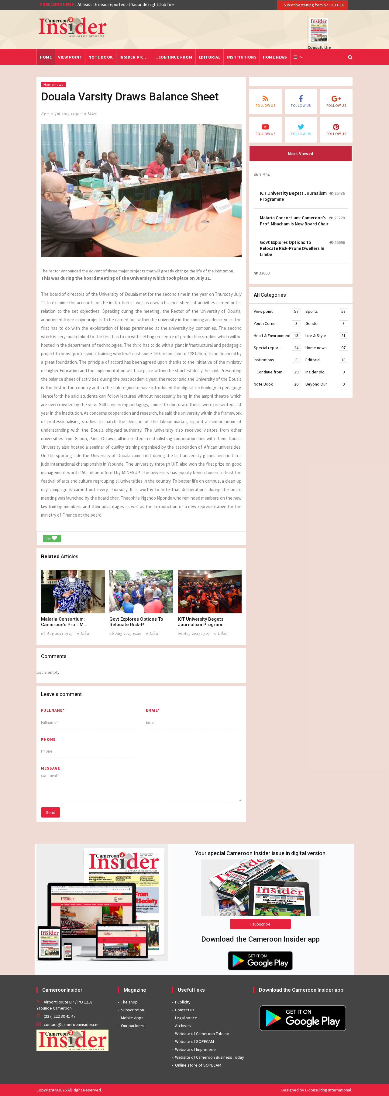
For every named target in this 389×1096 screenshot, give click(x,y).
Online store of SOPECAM (198, 1065)
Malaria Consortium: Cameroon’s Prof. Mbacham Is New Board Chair (294, 221)
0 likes (90, 113)
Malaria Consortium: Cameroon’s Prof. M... (64, 621)
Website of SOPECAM (194, 1041)
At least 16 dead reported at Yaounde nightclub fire (125, 4)
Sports (325, 311)
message (50, 768)
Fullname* (53, 710)
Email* (153, 710)
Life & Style (325, 335)
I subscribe (260, 924)
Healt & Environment (276, 335)
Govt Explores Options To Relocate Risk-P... (136, 621)
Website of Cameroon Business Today (209, 1057)
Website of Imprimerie (195, 1049)
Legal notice (186, 1017)
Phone (48, 739)
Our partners (132, 1025)
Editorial (210, 57)
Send (50, 812)
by (43, 113)
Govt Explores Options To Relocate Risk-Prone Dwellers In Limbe (292, 248)
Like (48, 538)
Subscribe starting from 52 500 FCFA (313, 5)
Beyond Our (325, 384)
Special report (276, 347)
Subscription (132, 1010)
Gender (325, 323)
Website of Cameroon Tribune (202, 1033)
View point (70, 57)
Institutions (241, 57)
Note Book (100, 57)
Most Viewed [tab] (300, 153)
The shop (129, 1002)
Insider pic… (133, 57)
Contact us (184, 1010)
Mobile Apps (132, 1017)
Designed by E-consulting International (316, 1090)
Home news (275, 57)
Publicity (183, 1002)
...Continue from (173, 57)
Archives (183, 1025)
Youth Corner (276, 323)
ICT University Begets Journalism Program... (202, 621)
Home (46, 57)
